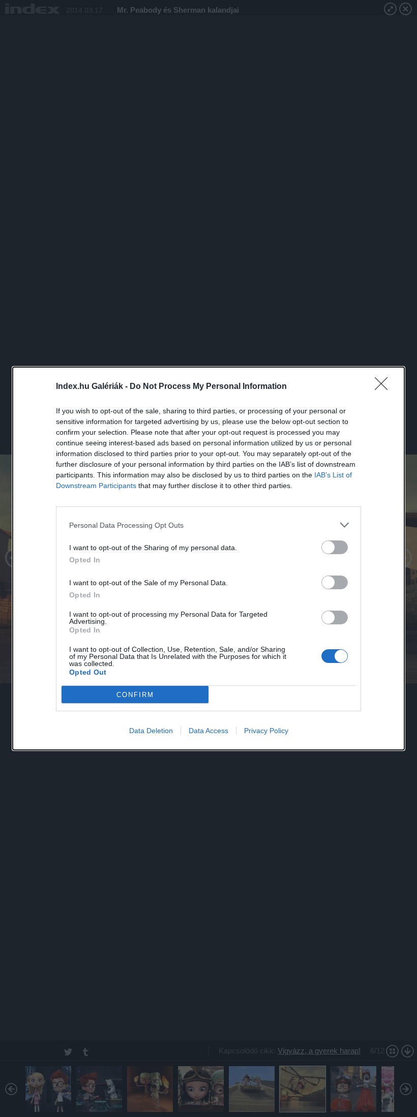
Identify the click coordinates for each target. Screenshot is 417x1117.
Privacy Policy (266, 731)
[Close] (384, 387)
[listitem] (208, 525)
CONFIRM (135, 695)
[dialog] (208, 558)
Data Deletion (151, 731)
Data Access (208, 731)
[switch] (334, 547)
